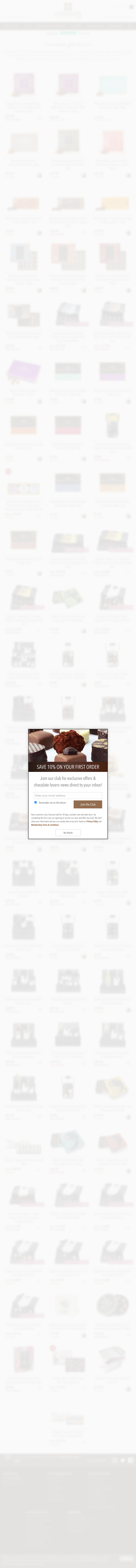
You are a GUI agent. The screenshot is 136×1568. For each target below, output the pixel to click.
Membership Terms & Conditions (45, 824)
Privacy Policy (92, 821)
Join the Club (88, 804)
